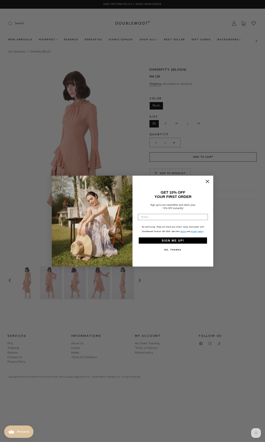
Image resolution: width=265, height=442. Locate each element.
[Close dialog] (207, 181)
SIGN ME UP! (173, 240)
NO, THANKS (172, 250)
